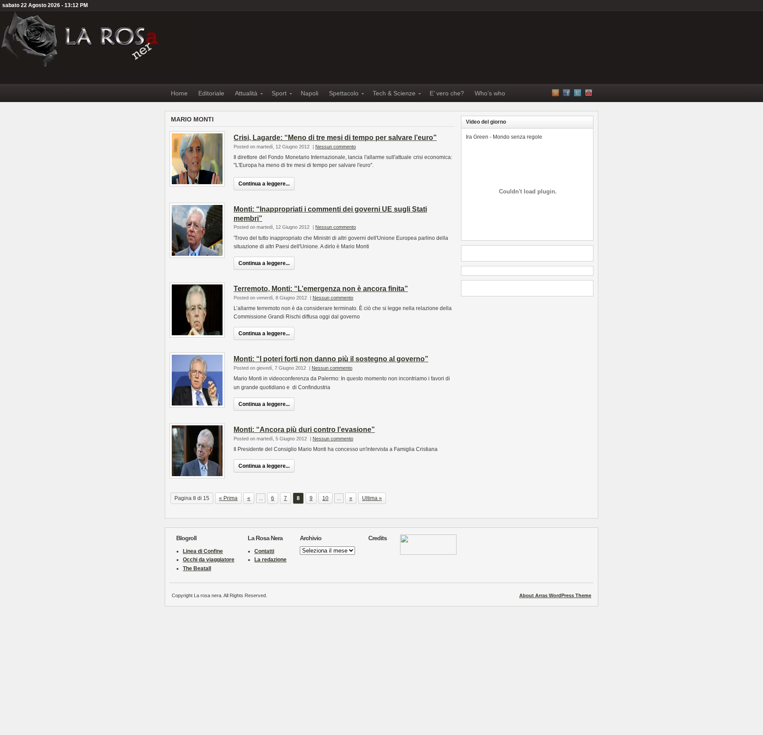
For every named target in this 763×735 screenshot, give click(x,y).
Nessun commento (335, 146)
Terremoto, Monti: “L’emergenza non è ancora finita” (321, 288)
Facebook (566, 92)
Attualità (243, 95)
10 (325, 498)
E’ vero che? (447, 93)
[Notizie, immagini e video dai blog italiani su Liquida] (428, 553)
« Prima (228, 498)
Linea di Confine (203, 551)
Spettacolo (341, 95)
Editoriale (211, 93)
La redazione (270, 560)
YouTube (588, 92)
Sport (276, 95)
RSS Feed (555, 92)
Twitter (577, 92)
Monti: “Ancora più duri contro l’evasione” (304, 429)
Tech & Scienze (391, 95)
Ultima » (372, 498)
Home (179, 93)
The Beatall (197, 568)
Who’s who (490, 93)
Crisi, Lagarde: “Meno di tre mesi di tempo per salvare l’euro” (335, 137)
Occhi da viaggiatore (208, 560)
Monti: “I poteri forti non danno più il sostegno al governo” (331, 359)
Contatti (264, 551)
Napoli (309, 93)
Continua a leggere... (264, 184)
